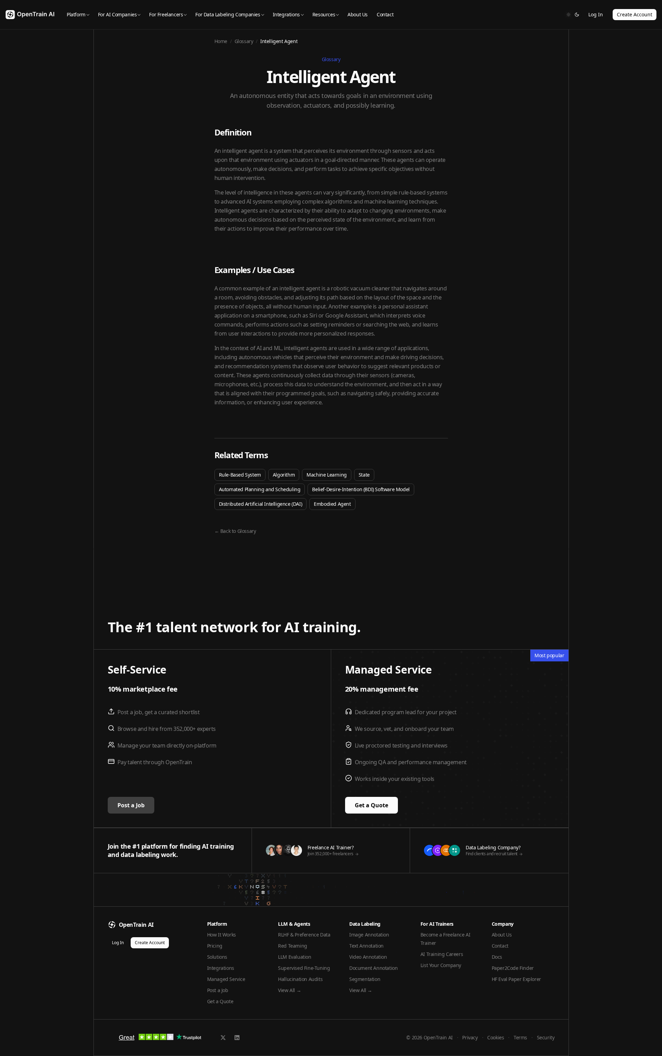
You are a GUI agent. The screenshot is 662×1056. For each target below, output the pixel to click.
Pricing (214, 945)
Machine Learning (327, 474)
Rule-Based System (240, 474)
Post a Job (131, 805)
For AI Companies (117, 14)
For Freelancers (166, 14)
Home (220, 41)
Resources (323, 14)
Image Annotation (369, 934)
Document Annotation (373, 968)
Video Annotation (368, 957)
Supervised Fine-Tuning (304, 968)
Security (546, 1037)
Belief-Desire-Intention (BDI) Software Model (360, 489)
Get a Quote (371, 805)
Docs (497, 957)
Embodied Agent (332, 504)
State (364, 474)
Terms (520, 1037)
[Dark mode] (577, 14)
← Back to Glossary (235, 531)
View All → (289, 990)
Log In (595, 14)
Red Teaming (292, 945)
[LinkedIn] (237, 1037)
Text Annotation (366, 945)
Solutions (217, 957)
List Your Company (440, 965)
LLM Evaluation (294, 957)
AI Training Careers (441, 954)
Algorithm (284, 474)
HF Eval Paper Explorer (516, 979)
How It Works (221, 934)
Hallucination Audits (300, 979)
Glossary (244, 41)
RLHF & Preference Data (304, 934)
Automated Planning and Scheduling (260, 489)
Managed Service (226, 979)
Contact (385, 14)
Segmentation (364, 979)
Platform (76, 14)
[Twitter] (223, 1037)
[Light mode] (568, 14)
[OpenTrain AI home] (30, 14)
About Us (358, 14)
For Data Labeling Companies (227, 14)
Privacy (469, 1037)
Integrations (286, 14)
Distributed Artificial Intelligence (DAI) (260, 504)
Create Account (634, 14)
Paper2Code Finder (513, 968)
